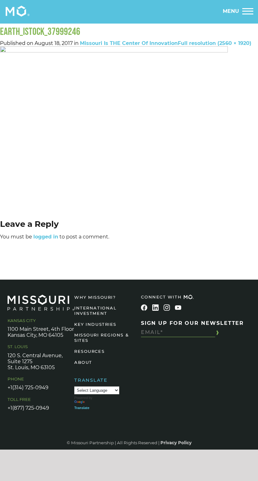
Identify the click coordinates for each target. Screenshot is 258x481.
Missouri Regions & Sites (101, 337)
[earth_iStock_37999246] (129, 131)
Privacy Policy (176, 442)
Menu (231, 11)
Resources (89, 351)
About (83, 362)
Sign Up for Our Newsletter (192, 323)
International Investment (95, 310)
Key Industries (95, 324)
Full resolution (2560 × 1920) (214, 43)
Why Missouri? (94, 297)
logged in (45, 237)
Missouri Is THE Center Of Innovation (129, 43)
